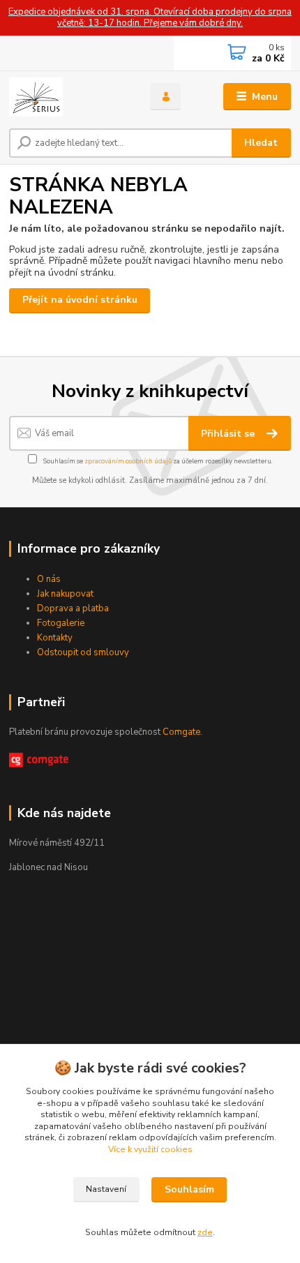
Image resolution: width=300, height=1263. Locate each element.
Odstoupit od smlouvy (83, 652)
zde (205, 1232)
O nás (49, 579)
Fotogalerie (60, 623)
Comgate (181, 732)
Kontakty (55, 638)
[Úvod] (67, 97)
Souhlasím (189, 1189)
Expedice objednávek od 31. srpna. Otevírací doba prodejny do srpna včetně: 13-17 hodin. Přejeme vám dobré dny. (150, 18)
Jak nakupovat (65, 594)
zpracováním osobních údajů (128, 460)
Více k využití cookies (150, 1149)
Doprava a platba (73, 608)
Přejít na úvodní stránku (79, 299)
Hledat (261, 142)
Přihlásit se (229, 433)
